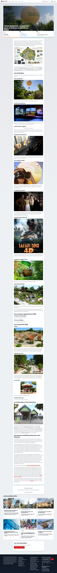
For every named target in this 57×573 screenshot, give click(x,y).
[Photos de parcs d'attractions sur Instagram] (46, 562)
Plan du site (20, 560)
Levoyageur (20, 565)
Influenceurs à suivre (45, 568)
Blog (9, 1)
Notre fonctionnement (34, 565)
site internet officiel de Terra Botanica (33, 465)
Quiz (19, 1)
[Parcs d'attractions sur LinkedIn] (47, 562)
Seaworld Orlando (33, 560)
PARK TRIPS (5, 1)
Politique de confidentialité (34, 569)
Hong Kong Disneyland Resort (26, 509)
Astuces (13, 1)
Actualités (7, 4)
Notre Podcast (20, 562)
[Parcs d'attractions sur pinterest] (42, 564)
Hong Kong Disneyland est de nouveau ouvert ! (27, 512)
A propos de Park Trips (34, 565)
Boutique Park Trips (21, 561)
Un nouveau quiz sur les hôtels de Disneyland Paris (45, 512)
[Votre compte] (53, 1)
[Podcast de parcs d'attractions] (49, 562)
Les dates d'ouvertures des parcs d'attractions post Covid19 (11, 511)
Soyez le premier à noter (28, 492)
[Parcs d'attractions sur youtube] (44, 562)
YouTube (31, 480)
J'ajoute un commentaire (19, 547)
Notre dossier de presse (34, 566)
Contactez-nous (33, 567)
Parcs (16, 1)
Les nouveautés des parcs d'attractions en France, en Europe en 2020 (11, 532)
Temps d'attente (21, 558)
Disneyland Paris (41, 509)
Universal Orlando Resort (34, 559)
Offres (22, 1)
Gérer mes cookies (33, 568)
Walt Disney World (33, 558)
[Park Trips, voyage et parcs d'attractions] (1, 1)
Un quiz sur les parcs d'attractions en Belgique (45, 532)
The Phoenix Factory (21, 565)
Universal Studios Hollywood (34, 561)
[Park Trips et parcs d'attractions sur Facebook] (42, 562)
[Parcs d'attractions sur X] (51, 562)
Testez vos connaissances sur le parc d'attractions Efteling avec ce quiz (28, 533)
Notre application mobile (22, 559)
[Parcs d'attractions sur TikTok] (53, 562)
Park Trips (4, 4)
